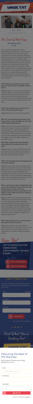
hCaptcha (27, 397)
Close (32, 346)
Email (4, 368)
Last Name (5, 384)
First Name (5, 376)
